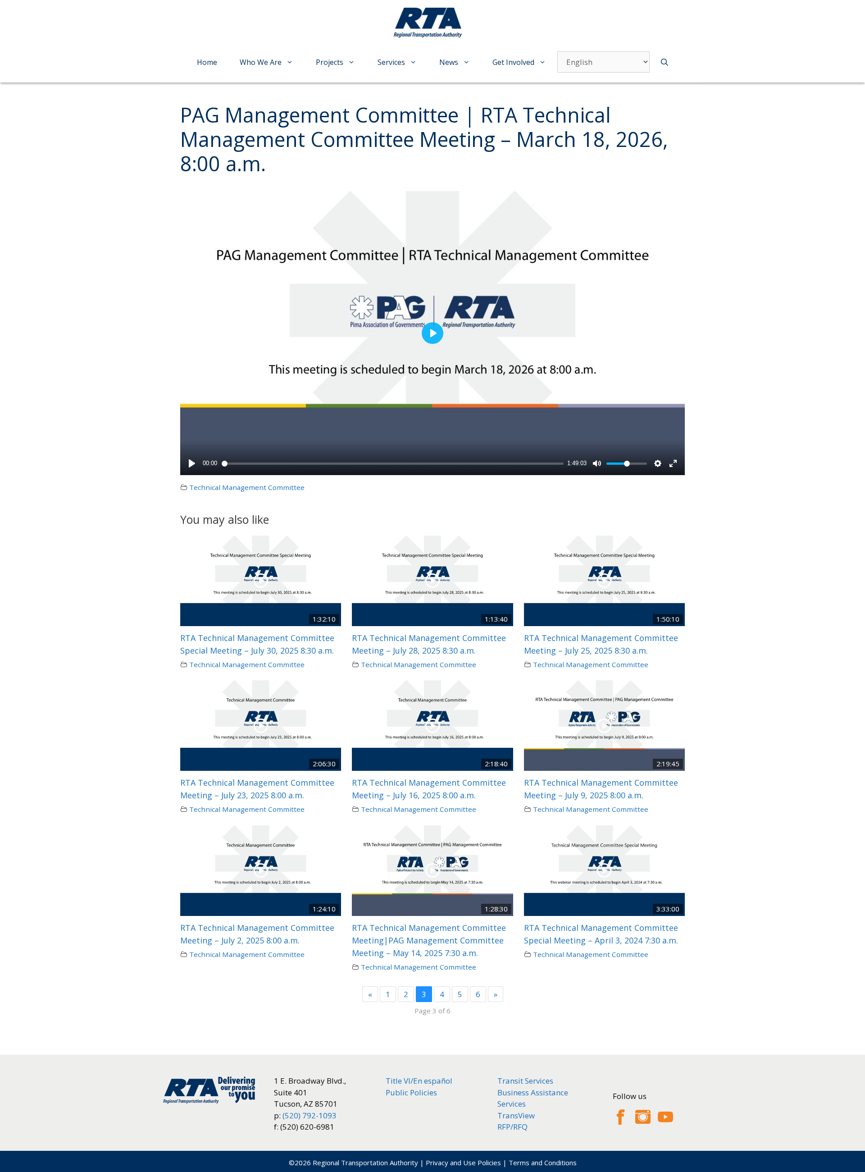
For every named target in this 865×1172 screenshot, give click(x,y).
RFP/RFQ (512, 1127)
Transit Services (525, 1081)
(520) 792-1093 (309, 1115)
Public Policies (411, 1092)
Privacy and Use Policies (463, 1162)
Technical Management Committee (247, 487)
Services (391, 62)
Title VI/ (399, 1081)
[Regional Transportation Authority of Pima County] (430, 22)
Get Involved (513, 62)
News (448, 62)
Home (207, 62)
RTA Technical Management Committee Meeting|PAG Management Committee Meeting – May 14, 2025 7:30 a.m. (429, 940)
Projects (329, 62)
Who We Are (261, 62)
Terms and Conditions (543, 1162)
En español (432, 1081)
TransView (516, 1115)
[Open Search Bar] (664, 62)
